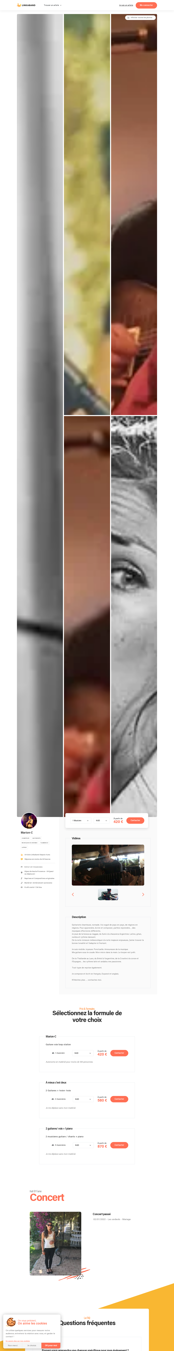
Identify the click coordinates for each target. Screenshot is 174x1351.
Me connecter (146, 5)
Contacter (135, 820)
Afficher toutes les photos (141, 17)
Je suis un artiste (126, 5)
